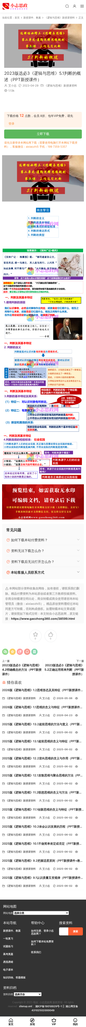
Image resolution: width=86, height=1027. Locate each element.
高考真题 (8, 954)
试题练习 (8, 946)
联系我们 (36, 952)
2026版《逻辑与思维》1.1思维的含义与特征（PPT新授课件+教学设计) (41, 707)
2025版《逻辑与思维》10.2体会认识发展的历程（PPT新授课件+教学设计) (42, 827)
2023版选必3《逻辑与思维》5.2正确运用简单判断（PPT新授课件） (64, 669)
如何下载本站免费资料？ (42, 943)
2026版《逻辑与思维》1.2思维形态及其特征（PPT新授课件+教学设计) (41, 690)
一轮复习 (8, 938)
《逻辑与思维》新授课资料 (60, 85)
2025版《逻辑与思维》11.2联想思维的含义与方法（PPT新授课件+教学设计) (42, 793)
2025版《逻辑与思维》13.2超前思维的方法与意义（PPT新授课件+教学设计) (42, 724)
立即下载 (43, 134)
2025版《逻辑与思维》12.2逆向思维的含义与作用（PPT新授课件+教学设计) (42, 758)
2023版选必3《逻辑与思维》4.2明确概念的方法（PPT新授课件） (22, 669)
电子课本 (8, 969)
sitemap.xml (25, 1006)
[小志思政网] (15, 6)
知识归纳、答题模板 (14, 977)
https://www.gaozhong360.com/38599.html (43, 618)
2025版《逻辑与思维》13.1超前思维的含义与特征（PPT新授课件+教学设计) (42, 741)
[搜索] (67, 6)
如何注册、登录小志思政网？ (42, 932)
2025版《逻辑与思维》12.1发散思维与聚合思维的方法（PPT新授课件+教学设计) (42, 775)
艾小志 (12, 85)
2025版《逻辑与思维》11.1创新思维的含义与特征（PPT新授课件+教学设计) (41, 810)
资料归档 (8, 994)
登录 (11, 123)
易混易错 (8, 961)
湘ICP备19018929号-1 (48, 1006)
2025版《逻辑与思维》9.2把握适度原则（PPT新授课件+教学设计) (42, 861)
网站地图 (8, 913)
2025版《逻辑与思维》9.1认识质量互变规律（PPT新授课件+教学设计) (41, 878)
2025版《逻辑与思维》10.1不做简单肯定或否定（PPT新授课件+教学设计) (42, 844)
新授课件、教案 (12, 930)
